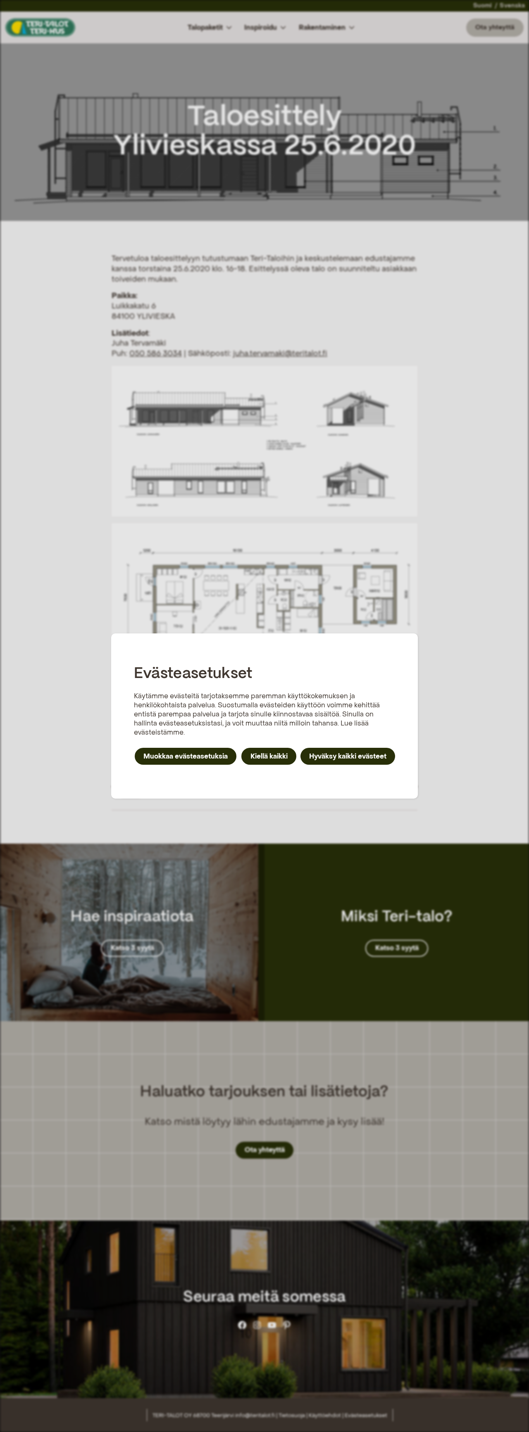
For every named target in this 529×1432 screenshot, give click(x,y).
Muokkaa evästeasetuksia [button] (185, 756)
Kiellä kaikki (269, 756)
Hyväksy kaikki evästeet (347, 756)
